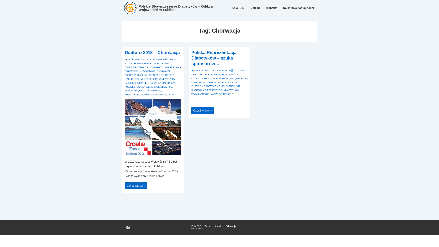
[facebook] (128, 227)
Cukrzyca (130, 67)
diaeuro (153, 75)
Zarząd (255, 8)
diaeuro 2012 (166, 75)
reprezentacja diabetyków (223, 90)
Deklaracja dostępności (298, 8)
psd (170, 87)
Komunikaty (156, 67)
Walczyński (131, 91)
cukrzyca (130, 75)
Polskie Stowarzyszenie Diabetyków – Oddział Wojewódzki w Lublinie (176, 8)
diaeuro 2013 (132, 79)
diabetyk (142, 75)
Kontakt (271, 8)
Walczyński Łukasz (150, 91)
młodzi (144, 79)
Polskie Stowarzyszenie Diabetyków (146, 87)
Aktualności (164, 63)
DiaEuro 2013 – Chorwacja (152, 52)
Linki (166, 67)
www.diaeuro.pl (134, 94)
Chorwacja (163, 71)
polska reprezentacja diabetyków (155, 83)
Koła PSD (238, 8)
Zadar (170, 94)
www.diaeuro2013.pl (222, 94)
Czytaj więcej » (136, 186)
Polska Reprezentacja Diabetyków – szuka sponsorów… (213, 58)
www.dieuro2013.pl (155, 94)
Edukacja (143, 67)
